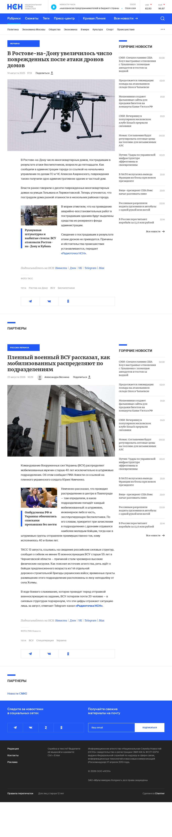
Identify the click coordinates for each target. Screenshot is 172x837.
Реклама (12, 762)
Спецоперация (45, 640)
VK (80, 268)
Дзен (73, 268)
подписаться (149, 727)
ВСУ (52, 287)
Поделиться (43, 73)
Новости (61, 268)
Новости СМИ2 (17, 693)
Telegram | (91, 268)
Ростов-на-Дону (38, 287)
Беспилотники (66, 287)
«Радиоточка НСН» (73, 253)
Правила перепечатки (20, 793)
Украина (61, 640)
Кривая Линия (94, 18)
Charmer (160, 793)
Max (101, 268)
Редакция (13, 748)
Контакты (12, 755)
